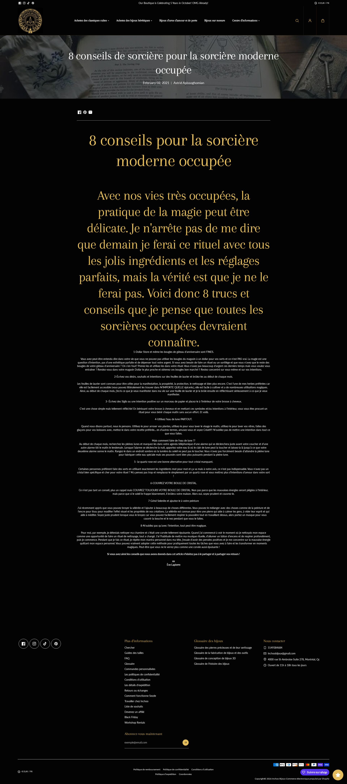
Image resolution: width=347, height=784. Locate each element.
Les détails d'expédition (137, 685)
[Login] (310, 20)
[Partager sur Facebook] (79, 112)
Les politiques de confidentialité (142, 674)
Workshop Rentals (135, 722)
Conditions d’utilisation (202, 769)
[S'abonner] (186, 742)
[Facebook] (20, 3)
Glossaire (129, 663)
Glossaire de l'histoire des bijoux (211, 663)
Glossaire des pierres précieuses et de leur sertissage (223, 647)
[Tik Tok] (28, 3)
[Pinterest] (33, 3)
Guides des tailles (134, 652)
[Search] (297, 20)
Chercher (130, 647)
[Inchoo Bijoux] (30, 20)
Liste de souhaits (134, 706)
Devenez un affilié (134, 711)
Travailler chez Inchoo (136, 701)
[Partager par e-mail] (90, 112)
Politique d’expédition (165, 774)
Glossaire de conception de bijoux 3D (215, 658)
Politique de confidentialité (176, 769)
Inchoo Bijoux (279, 778)
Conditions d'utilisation (137, 679)
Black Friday (131, 717)
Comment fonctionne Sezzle (140, 695)
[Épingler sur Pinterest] (85, 112)
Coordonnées (185, 774)
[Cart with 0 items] (322, 20)
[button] (322, 20)
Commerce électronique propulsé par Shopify (307, 778)
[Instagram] (24, 3)
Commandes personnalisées (140, 669)
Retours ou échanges (136, 690)
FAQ (127, 658)
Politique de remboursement (146, 769)
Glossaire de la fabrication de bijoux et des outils (221, 652)
